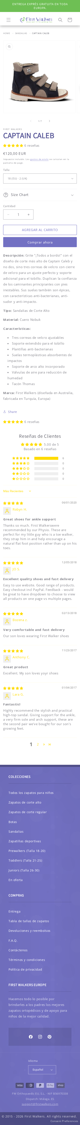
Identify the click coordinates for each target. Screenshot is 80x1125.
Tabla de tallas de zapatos (29, 921)
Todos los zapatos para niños (31, 793)
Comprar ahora (40, 242)
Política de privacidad (25, 969)
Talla (6, 170)
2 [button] (38, 744)
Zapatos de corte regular (28, 812)
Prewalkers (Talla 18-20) (27, 851)
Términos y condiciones (27, 960)
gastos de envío (39, 159)
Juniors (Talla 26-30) (24, 870)
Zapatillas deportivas (25, 841)
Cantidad (9, 206)
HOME (6, 33)
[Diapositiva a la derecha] (49, 121)
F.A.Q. (13, 940)
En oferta (16, 880)
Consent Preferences (64, 1121)
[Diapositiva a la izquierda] (30, 121)
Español (38, 1069)
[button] (8, 20)
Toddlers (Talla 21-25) (25, 860)
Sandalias (21, 33)
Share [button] (12, 412)
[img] (13, 503)
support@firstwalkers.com (40, 1104)
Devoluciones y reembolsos (30, 931)
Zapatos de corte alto (25, 802)
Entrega (14, 911)
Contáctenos (18, 950)
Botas (13, 822)
